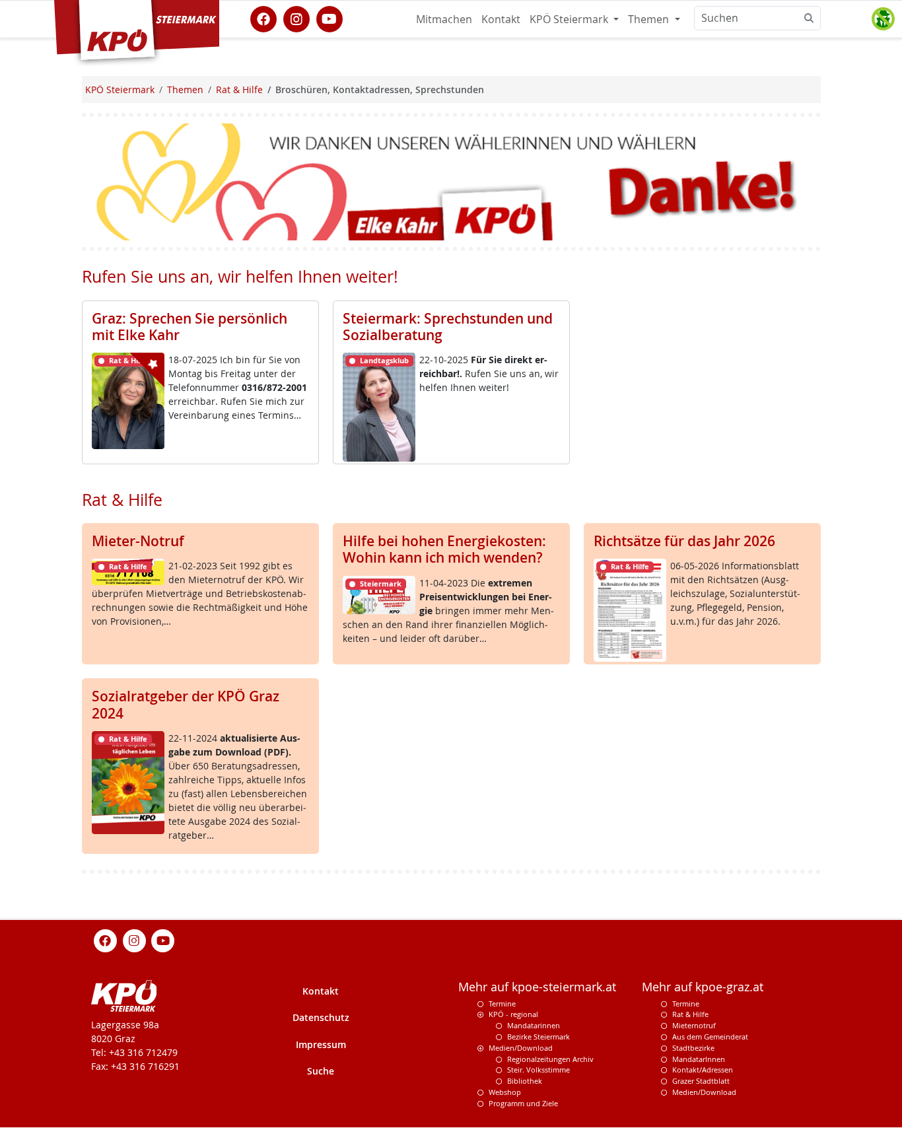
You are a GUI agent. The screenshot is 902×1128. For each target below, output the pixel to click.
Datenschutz (321, 1018)
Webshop (505, 1093)
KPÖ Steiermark (570, 19)
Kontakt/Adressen (702, 1070)
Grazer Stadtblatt (701, 1081)
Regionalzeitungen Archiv (550, 1059)
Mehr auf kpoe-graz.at (702, 987)
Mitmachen (444, 19)
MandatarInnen (698, 1059)
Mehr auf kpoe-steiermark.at (537, 987)
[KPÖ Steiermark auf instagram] (296, 18)
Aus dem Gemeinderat (710, 1037)
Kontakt (500, 19)
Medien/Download (521, 1048)
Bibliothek (524, 1081)
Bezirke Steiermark (538, 1037)
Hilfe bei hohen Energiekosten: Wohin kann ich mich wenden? (444, 549)
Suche (320, 1071)
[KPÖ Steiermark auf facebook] (263, 18)
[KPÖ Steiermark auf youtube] (329, 18)
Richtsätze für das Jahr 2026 (684, 541)
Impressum (321, 1045)
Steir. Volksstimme (538, 1070)
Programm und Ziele (523, 1103)
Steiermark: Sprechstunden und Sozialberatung (448, 326)
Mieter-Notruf (138, 541)
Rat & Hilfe (690, 1015)
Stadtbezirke (693, 1048)
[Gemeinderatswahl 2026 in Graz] (451, 180)
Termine (502, 1003)
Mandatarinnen (533, 1026)
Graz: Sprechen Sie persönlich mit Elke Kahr (189, 326)
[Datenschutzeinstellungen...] (883, 19)
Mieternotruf (694, 1026)
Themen (650, 19)
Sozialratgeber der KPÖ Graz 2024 (185, 704)
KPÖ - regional (513, 1015)
